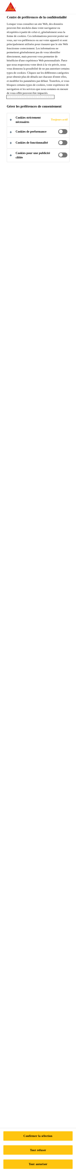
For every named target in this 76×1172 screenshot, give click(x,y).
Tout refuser (38, 1150)
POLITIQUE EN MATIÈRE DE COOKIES (30, 97)
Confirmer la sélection (37, 1136)
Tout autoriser (38, 1164)
